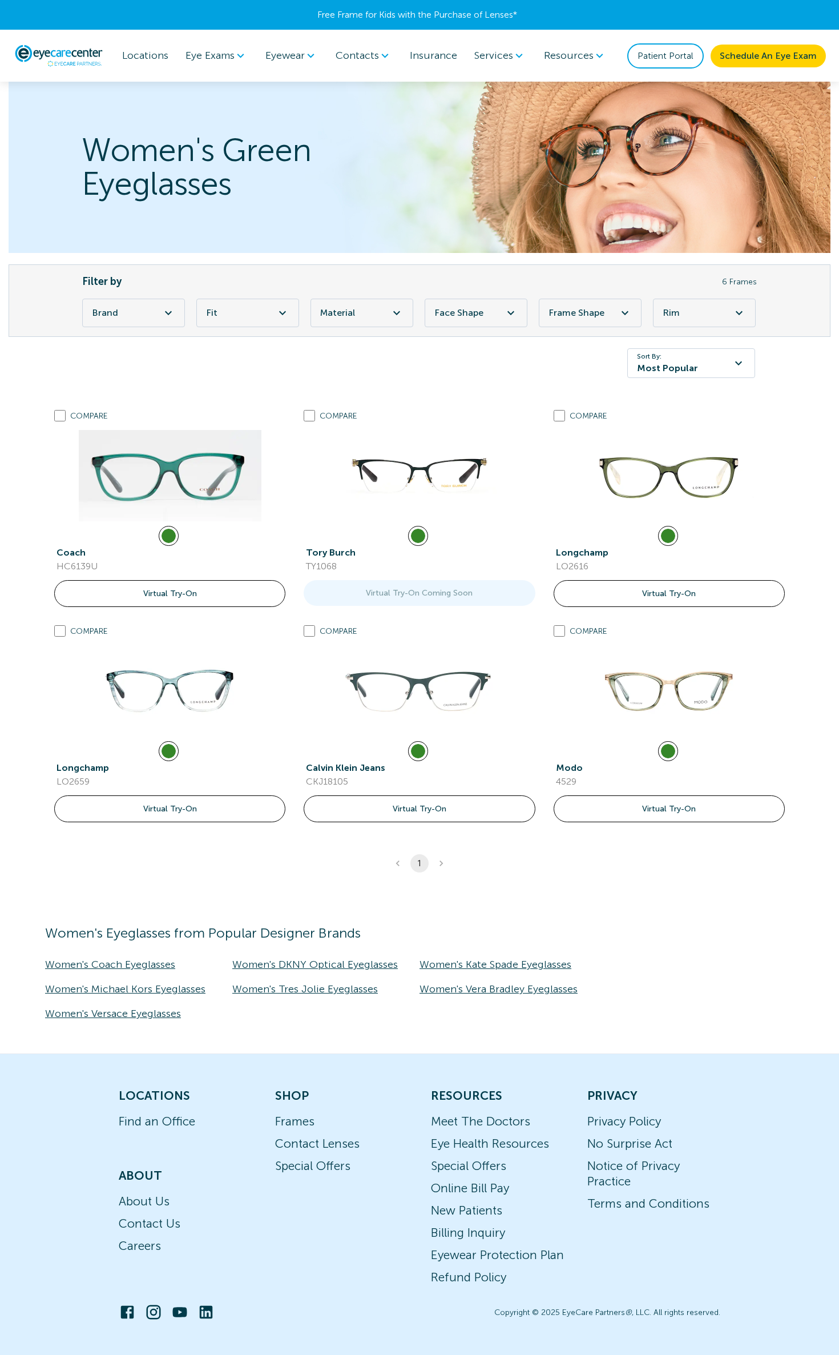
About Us (144, 1201)
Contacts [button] (357, 55)
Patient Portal (665, 55)
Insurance (433, 55)
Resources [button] (569, 55)
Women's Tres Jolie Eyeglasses (305, 989)
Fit (211, 312)
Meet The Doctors (480, 1121)
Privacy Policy (624, 1121)
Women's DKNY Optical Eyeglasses (315, 964)
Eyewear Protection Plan (497, 1255)
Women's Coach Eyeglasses (110, 964)
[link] (170, 475)
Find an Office (157, 1121)
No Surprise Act (629, 1143)
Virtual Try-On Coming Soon (419, 593)
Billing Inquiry (468, 1232)
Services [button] (493, 55)
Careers (140, 1246)
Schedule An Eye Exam (768, 55)
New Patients (466, 1210)
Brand (105, 312)
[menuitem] (216, 56)
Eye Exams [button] (210, 55)
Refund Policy (468, 1277)
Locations (145, 55)
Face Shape (458, 312)
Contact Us (149, 1223)
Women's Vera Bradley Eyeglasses (499, 989)
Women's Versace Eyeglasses (113, 1013)
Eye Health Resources (490, 1143)
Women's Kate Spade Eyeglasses (495, 964)
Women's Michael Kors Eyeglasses (125, 989)
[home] (58, 55)
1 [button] (419, 863)
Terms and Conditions (648, 1203)
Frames (294, 1121)
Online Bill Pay (470, 1188)
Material (337, 312)
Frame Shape (576, 312)
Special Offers (312, 1166)
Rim (671, 312)
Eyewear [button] (285, 55)
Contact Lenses (317, 1143)
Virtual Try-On (170, 593)
